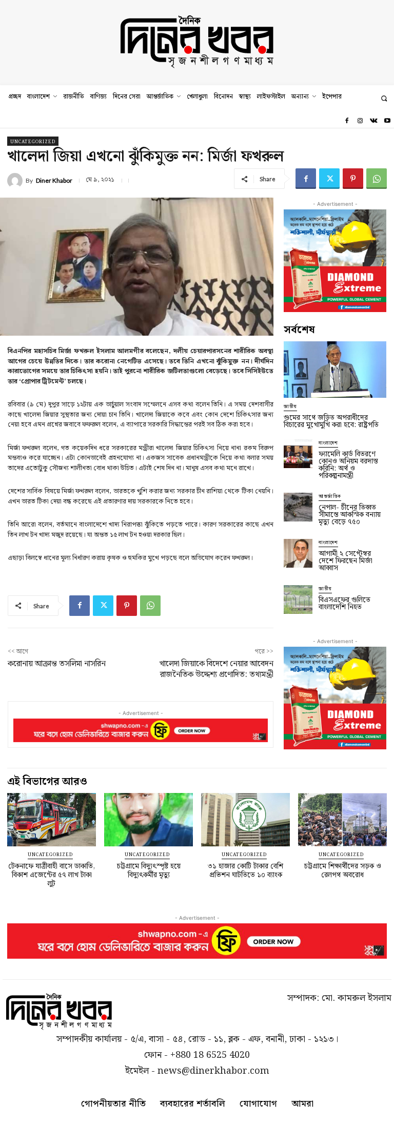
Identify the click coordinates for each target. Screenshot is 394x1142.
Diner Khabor (54, 181)
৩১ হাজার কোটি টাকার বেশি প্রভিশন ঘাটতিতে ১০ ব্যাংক (245, 871)
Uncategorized (32, 142)
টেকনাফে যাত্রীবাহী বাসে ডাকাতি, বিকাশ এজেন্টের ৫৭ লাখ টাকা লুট (51, 875)
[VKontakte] (373, 121)
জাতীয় (290, 407)
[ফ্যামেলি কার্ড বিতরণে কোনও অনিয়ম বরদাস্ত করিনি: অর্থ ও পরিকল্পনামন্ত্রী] (298, 453)
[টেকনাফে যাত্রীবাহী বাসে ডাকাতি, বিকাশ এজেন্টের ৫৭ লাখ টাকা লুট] (51, 819)
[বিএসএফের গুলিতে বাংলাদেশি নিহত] (298, 599)
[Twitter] (329, 178)
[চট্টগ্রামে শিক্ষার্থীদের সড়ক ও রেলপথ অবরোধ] (342, 819)
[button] (384, 98)
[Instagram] (360, 121)
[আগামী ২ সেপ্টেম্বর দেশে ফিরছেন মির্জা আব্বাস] (298, 553)
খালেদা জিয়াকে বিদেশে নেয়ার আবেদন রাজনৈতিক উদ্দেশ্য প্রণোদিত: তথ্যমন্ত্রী (216, 669)
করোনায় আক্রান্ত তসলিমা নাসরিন (57, 663)
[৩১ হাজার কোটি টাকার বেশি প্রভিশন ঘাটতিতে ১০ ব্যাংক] (245, 819)
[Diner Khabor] (16, 180)
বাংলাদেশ (328, 443)
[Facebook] (346, 121)
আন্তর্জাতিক (330, 496)
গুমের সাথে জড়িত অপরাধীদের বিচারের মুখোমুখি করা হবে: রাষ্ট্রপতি (331, 421)
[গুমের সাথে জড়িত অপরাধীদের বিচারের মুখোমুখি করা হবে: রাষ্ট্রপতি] (335, 369)
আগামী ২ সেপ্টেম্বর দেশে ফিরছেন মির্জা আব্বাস (345, 561)
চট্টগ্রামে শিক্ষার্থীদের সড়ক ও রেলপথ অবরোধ (342, 871)
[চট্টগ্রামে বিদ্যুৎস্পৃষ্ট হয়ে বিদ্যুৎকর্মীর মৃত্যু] (148, 819)
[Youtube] (387, 121)
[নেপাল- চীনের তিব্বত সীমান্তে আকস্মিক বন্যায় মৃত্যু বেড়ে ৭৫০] (298, 507)
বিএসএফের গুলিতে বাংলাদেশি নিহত (344, 603)
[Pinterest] (353, 178)
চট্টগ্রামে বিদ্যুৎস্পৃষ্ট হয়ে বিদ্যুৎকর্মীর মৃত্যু (149, 871)
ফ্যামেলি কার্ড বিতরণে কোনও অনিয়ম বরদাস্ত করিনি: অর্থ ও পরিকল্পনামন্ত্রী (348, 465)
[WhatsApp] (376, 178)
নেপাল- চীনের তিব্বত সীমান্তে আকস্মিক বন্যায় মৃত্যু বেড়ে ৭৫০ (350, 515)
